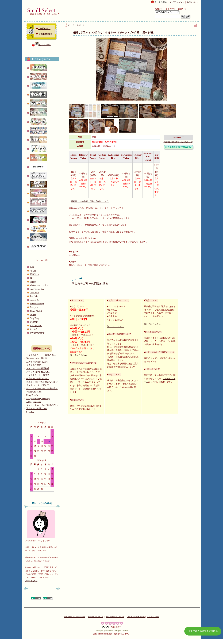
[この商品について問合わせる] (179, 149)
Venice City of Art (33, 392)
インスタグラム (45, 45)
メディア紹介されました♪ (38, 372)
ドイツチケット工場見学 (37, 375)
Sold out (80, 25)
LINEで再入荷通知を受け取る (203, 631)
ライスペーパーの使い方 (37, 385)
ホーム (71, 25)
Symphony (30, 412)
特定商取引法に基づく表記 (74, 617)
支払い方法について (95, 617)
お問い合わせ (193, 2)
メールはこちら (31, 581)
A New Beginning (33, 402)
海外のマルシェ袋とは (36, 358)
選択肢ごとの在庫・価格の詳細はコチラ (90, 201)
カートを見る (161, 2)
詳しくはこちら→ (78, 355)
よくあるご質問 (33, 365)
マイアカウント (177, 2)
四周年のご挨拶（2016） (37, 378)
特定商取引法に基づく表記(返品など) (178, 142)
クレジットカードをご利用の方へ (42, 388)
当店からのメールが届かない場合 (42, 382)
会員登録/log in (45, 34)
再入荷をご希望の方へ (36, 408)
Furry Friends (32, 395)
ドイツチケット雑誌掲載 (37, 368)
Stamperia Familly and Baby (38, 398)
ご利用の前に (44, 28)
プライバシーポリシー (136, 617)
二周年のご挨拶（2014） (37, 362)
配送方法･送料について (115, 617)
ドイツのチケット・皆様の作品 (41, 355)
